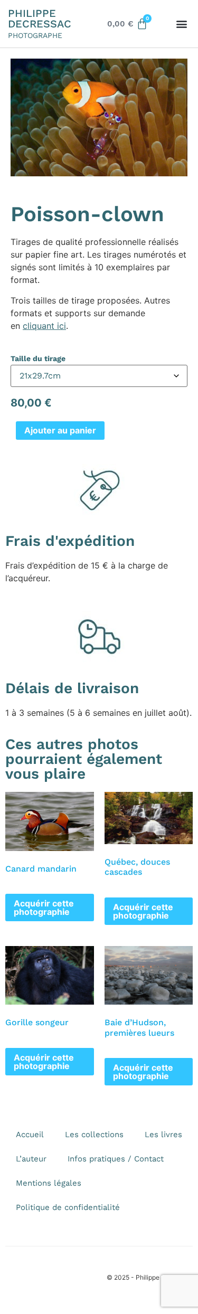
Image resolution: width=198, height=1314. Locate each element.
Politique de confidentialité (68, 1207)
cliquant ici (44, 325)
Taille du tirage (38, 358)
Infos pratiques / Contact (116, 1159)
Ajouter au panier (60, 430)
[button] (181, 24)
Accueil (30, 1134)
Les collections (94, 1134)
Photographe (35, 35)
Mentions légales (48, 1183)
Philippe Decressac (39, 18)
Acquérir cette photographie (44, 907)
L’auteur (31, 1159)
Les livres (163, 1134)
